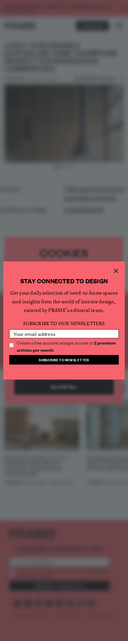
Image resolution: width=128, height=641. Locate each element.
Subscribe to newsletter (64, 359)
